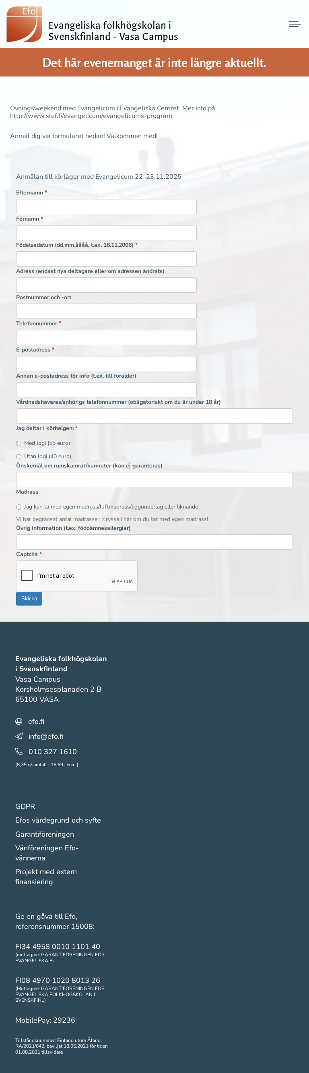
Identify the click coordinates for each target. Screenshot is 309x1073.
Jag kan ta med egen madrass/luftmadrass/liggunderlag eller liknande (111, 507)
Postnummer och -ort (43, 297)
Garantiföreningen (44, 834)
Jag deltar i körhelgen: (47, 428)
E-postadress (35, 350)
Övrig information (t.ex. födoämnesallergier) (73, 528)
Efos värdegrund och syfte (58, 820)
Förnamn (29, 219)
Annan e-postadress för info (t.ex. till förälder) (76, 376)
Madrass (27, 492)
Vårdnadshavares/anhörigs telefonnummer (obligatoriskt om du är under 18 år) (118, 402)
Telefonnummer (38, 323)
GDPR (25, 806)
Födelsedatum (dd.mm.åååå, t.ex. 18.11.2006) (77, 245)
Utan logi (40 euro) (47, 456)
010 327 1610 (53, 752)
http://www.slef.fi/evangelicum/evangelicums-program (91, 116)
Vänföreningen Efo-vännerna (47, 853)
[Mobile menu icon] (295, 24)
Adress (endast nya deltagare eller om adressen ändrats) (90, 271)
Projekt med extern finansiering (46, 877)
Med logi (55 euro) (47, 443)
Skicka (29, 598)
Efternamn (31, 192)
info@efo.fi (46, 736)
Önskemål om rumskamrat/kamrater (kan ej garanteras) (89, 465)
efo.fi (36, 721)
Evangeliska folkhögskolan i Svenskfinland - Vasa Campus (113, 31)
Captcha (29, 554)
